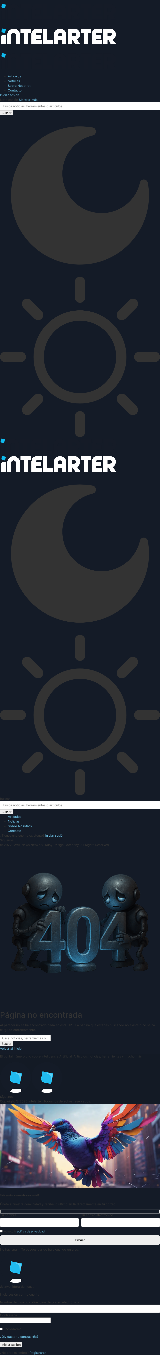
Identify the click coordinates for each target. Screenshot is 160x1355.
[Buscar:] (25, 1038)
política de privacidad (31, 1231)
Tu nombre (8, 1215)
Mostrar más (28, 100)
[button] (9, 95)
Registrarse (38, 1353)
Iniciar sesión (54, 835)
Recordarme (12, 1329)
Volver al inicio (11, 1048)
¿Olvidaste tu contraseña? (19, 1337)
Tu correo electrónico (97, 1215)
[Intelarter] (58, 46)
